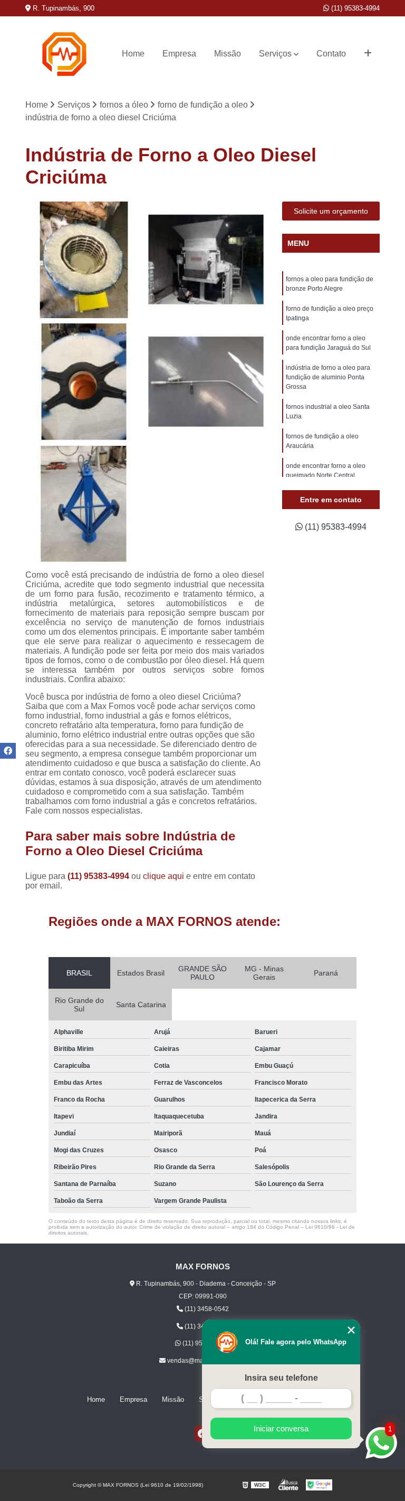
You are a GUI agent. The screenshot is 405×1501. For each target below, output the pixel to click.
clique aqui (163, 876)
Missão (227, 53)
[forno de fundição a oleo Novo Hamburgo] (83, 382)
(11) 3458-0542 (206, 1309)
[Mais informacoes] (368, 53)
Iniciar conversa (281, 1428)
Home (133, 53)
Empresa (179, 53)
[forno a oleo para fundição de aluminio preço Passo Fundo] (206, 382)
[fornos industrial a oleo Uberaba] (83, 504)
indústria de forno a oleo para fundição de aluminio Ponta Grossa (328, 377)
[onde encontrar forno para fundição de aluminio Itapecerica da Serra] (206, 260)
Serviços (275, 53)
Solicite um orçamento (331, 211)
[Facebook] (8, 751)
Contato (331, 53)
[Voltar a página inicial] (64, 54)
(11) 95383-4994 (354, 8)
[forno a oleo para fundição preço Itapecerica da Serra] (83, 260)
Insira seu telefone (281, 1377)
